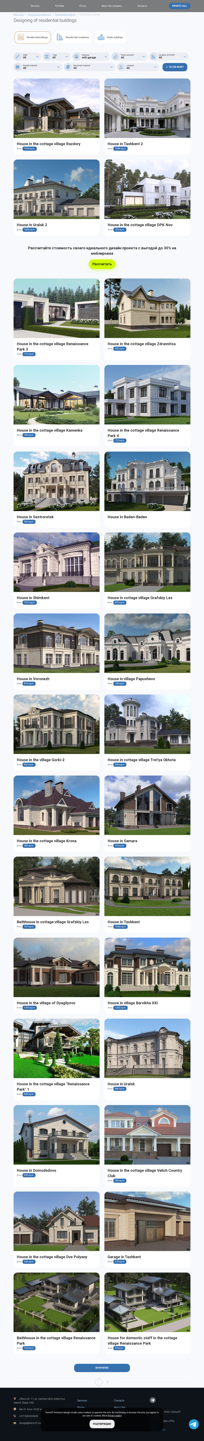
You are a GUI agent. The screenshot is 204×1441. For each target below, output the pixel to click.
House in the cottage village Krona (46, 841)
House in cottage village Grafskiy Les (140, 598)
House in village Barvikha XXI (133, 1003)
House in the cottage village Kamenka (49, 430)
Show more (102, 1368)
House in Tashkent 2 (125, 144)
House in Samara (122, 841)
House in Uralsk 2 (32, 225)
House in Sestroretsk (35, 517)
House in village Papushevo (131, 679)
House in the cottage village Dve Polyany (52, 1257)
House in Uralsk (121, 1084)
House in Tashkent (124, 922)
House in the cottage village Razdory (48, 144)
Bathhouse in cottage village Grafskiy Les (53, 922)
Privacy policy (115, 1415)
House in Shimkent (33, 598)
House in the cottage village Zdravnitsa (142, 344)
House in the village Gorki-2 (41, 760)
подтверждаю (102, 1424)
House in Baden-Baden (127, 517)
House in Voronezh (33, 679)
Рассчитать (102, 264)
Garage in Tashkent (124, 1257)
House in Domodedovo (36, 1170)
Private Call (179, 6)
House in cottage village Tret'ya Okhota (142, 760)
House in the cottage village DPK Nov (140, 225)
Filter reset (176, 67)
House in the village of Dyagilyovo (46, 1003)
